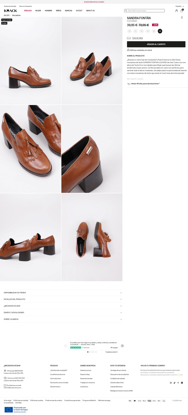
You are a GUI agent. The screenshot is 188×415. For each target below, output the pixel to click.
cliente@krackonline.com (12, 388)
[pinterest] (178, 383)
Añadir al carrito (156, 44)
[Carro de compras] (181, 10)
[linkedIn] (182, 383)
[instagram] (171, 383)
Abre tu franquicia (25, 6)
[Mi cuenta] (176, 11)
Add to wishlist (182, 19)
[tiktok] (174, 383)
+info (181, 375)
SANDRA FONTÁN (139, 18)
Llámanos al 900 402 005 (16, 378)
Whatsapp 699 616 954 (15, 371)
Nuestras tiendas (10, 6)
